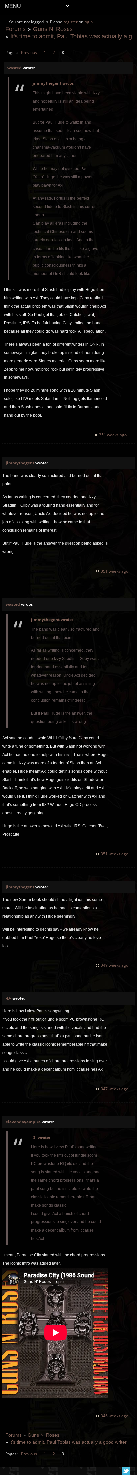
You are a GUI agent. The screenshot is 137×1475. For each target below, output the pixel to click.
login (88, 22)
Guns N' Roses (53, 28)
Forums (15, 28)
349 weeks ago (114, 965)
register (70, 22)
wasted (14, 68)
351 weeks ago (113, 435)
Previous (29, 52)
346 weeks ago (114, 1416)
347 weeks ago (114, 1089)
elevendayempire (23, 1122)
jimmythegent (20, 463)
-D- (8, 998)
